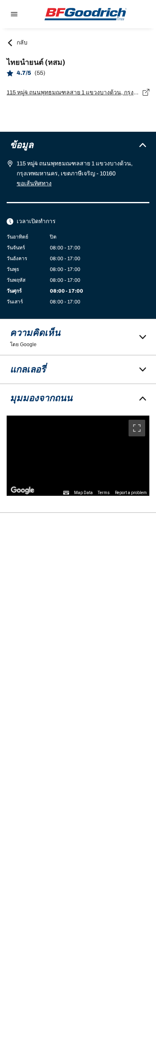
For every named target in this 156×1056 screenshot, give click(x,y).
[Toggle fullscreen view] (137, 428)
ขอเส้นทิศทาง (34, 183)
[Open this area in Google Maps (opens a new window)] (22, 490)
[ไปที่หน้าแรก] (86, 14)
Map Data (83, 492)
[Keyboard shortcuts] (66, 493)
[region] (78, 456)
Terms (104, 492)
